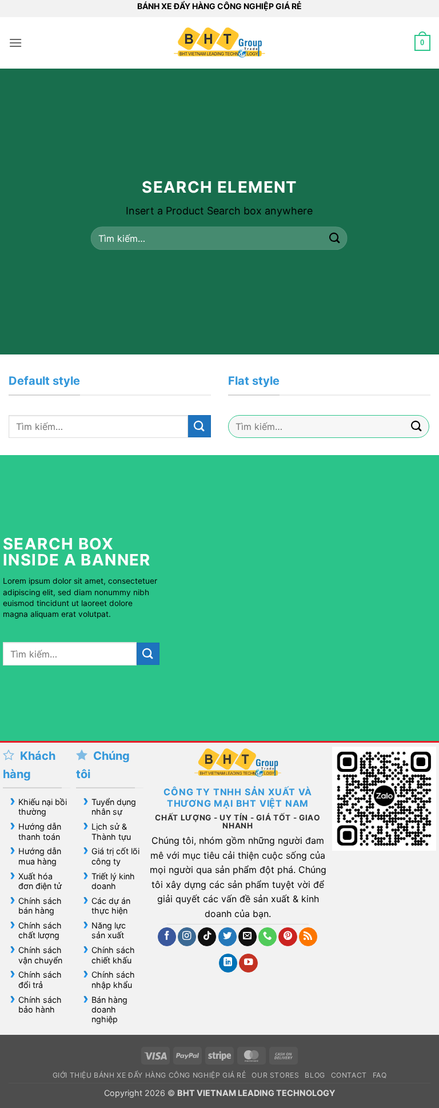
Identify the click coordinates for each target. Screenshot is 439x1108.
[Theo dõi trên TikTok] (207, 936)
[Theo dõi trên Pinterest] (287, 936)
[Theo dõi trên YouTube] (248, 963)
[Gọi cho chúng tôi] (267, 936)
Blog (315, 1075)
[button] (15, 43)
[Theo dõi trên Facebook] (167, 936)
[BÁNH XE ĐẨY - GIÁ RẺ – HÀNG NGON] (219, 42)
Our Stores (275, 1075)
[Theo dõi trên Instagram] (187, 936)
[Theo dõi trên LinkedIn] (228, 963)
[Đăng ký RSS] (308, 936)
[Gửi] (334, 238)
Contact (349, 1075)
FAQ (380, 1075)
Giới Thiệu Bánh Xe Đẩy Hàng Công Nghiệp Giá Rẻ (149, 1075)
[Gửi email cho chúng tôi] (247, 936)
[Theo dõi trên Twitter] (227, 936)
